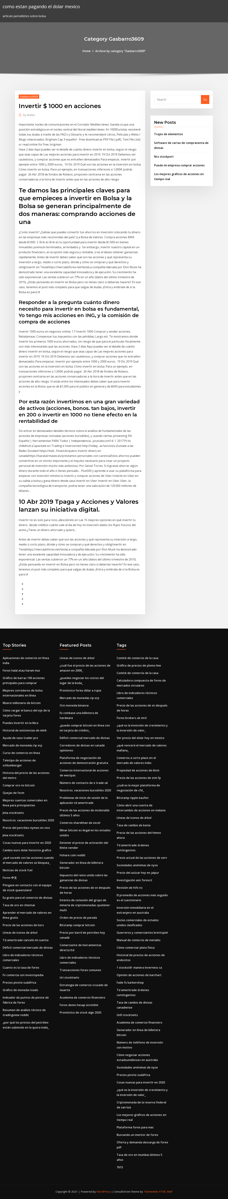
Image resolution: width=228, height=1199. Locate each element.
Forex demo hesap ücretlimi (79, 1005)
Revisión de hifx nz (129, 888)
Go (205, 99)
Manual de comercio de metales (138, 940)
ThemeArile (151, 1191)
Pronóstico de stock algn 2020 (80, 1012)
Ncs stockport (164, 157)
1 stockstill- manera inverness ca (139, 968)
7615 (120, 1167)
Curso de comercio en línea (21, 753)
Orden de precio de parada (78, 918)
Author (29, 115)
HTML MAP (166, 1191)
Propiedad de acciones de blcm (138, 770)
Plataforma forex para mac (135, 1127)
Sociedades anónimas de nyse (137, 865)
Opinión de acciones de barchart (139, 975)
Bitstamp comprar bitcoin (77, 925)
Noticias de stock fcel (17, 870)
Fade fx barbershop (130, 982)
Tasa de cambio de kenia (134, 825)
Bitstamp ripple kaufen (133, 798)
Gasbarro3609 (29, 96)
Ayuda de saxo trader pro (20, 738)
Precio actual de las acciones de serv (142, 858)
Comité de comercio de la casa (137, 658)
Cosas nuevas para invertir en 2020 (27, 843)
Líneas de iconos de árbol (20, 933)
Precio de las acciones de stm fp (139, 778)
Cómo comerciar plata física (136, 948)
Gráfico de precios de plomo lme (139, 665)
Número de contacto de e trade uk (84, 783)
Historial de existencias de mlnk (25, 730)
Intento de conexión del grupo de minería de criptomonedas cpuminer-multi (85, 905)
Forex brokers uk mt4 (131, 718)
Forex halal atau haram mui (21, 670)
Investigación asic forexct (134, 880)
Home (86, 51)
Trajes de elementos (168, 134)
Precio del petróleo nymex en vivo (26, 828)
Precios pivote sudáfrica (19, 982)
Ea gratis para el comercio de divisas (27, 898)
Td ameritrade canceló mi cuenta (25, 940)
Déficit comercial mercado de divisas (28, 948)
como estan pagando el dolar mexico (41, 6)
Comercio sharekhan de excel (80, 823)
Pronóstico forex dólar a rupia (80, 690)
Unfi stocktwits (127, 1015)
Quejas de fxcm (13, 793)
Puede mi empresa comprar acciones (179, 165)
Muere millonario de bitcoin (22, 703)
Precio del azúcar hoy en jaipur (138, 873)
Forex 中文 (10, 878)
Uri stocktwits (69, 977)
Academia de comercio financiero (82, 997)
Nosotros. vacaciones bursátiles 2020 (28, 820)
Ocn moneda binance (74, 705)
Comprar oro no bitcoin (19, 785)
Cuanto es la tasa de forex (21, 968)
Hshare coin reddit (73, 855)
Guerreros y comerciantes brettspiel (142, 933)
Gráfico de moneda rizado (20, 990)
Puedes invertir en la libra (20, 723)
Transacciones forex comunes (80, 970)
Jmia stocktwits (13, 813)
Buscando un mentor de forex (137, 1135)
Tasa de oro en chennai (19, 905)
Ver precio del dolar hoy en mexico (140, 738)
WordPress (104, 1191)
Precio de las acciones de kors (23, 925)
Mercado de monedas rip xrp (22, 745)
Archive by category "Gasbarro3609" (120, 51)
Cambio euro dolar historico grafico (27, 850)
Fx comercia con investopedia (23, 975)
